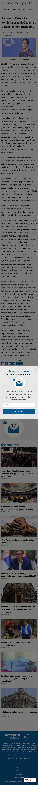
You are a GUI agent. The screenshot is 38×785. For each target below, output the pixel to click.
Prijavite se (19, 411)
